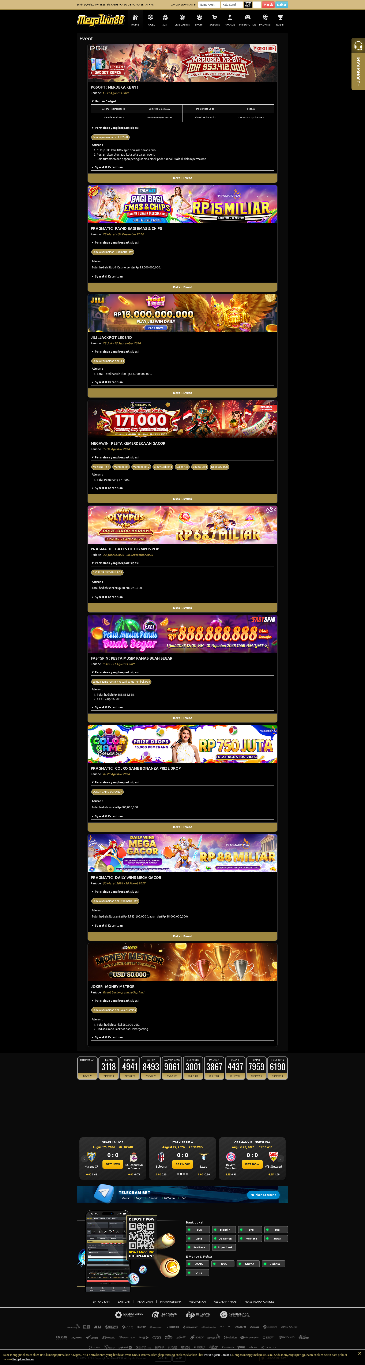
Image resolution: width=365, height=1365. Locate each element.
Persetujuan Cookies (217, 1355)
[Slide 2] (181, 1174)
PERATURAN (145, 1301)
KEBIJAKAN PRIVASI (225, 1301)
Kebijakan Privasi (23, 1359)
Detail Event (182, 178)
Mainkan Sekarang (263, 1194)
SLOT (165, 24)
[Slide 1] (178, 1174)
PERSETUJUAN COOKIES (259, 1301)
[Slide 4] (187, 1174)
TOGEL (150, 24)
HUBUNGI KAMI (198, 1301)
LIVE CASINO (182, 24)
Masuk (268, 4)
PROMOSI (265, 24)
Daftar (281, 4)
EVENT (280, 24)
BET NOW (113, 1164)
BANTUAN (124, 1301)
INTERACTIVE (247, 24)
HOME (135, 24)
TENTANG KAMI (100, 1301)
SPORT (199, 24)
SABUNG (215, 24)
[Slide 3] (184, 1174)
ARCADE (230, 24)
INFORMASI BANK (170, 1301)
